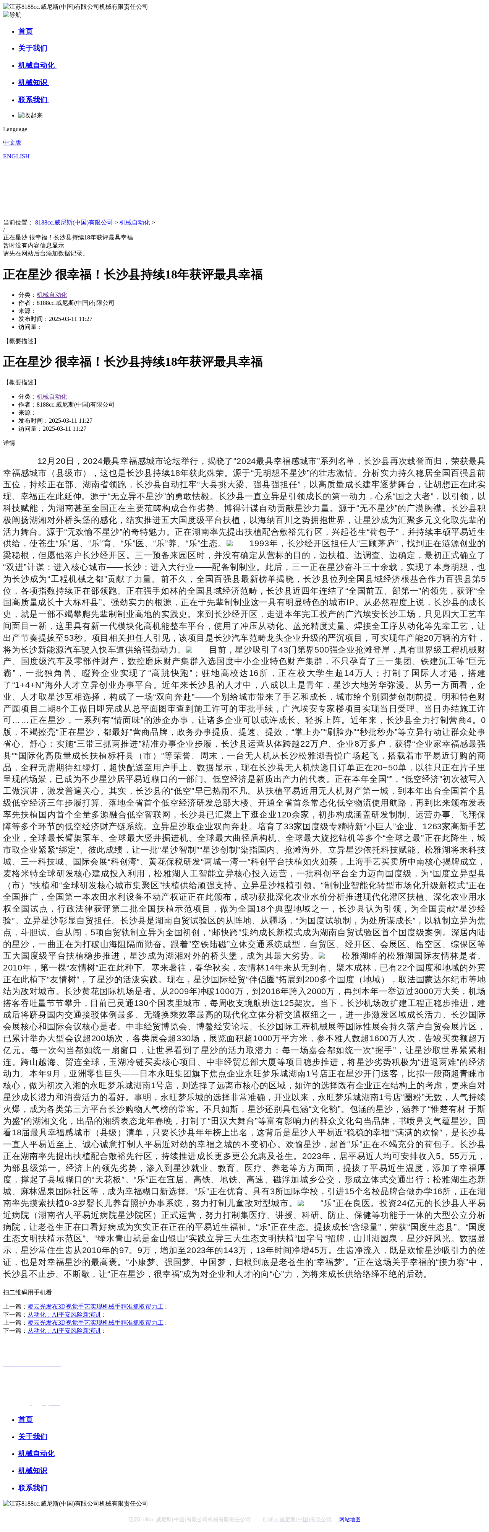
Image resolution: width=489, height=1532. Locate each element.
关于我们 (33, 48)
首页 (25, 31)
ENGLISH (16, 156)
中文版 (12, 142)
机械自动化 (37, 65)
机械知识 (33, 82)
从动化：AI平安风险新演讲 (64, 1314)
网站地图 (350, 1519)
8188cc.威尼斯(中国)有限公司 (74, 222)
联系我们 (33, 100)
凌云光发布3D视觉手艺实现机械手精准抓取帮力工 (96, 1306)
